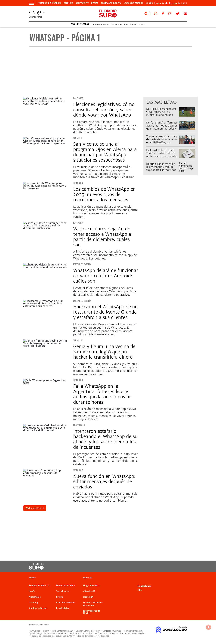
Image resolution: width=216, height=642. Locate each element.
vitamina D (89, 591)
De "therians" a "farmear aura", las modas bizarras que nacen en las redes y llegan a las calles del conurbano (162, 128)
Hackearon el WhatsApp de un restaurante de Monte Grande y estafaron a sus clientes (105, 312)
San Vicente (82, 3)
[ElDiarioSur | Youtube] (170, 566)
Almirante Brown (111, 3)
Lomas (142, 24)
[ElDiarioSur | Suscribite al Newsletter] (185, 14)
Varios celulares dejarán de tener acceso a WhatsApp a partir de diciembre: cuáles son (102, 237)
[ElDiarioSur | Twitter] (177, 14)
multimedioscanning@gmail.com (127, 631)
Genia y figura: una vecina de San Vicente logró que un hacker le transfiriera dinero (104, 352)
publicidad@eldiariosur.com (43, 633)
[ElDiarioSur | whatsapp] (155, 14)
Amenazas (117, 24)
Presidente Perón (65, 602)
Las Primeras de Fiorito (91, 612)
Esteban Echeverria (49, 3)
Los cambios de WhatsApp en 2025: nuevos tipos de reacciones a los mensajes (104, 194)
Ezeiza (94, 3)
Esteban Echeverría (82, 264)
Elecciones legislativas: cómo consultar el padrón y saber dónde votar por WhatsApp (104, 110)
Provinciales (79, 425)
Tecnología (78, 183)
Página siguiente (34, 508)
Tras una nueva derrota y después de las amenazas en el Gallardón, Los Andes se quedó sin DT (161, 141)
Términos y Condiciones (39, 625)
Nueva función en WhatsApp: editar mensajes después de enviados (104, 481)
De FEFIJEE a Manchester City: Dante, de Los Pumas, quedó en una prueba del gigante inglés (162, 113)
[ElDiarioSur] (36, 568)
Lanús (32, 591)
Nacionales (78, 98)
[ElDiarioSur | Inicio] (183, 578)
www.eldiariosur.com (39, 631)
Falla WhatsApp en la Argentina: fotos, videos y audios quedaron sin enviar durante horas (102, 394)
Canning (68, 3)
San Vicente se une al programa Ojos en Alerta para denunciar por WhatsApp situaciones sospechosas (105, 152)
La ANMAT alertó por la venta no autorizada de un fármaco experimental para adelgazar (161, 154)
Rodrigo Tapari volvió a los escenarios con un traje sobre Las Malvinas (161, 166)
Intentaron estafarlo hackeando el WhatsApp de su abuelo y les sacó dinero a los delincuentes (105, 439)
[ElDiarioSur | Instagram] (169, 14)
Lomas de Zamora (133, 3)
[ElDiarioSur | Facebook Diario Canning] (163, 14)
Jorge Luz (88, 597)
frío (126, 24)
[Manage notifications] (208, 627)
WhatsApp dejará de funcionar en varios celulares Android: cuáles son (105, 276)
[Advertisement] (110, 72)
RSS (140, 589)
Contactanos (144, 586)
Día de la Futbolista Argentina (93, 604)
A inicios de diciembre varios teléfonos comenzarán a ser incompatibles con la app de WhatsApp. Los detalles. (105, 255)
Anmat (133, 24)
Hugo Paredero (91, 585)
